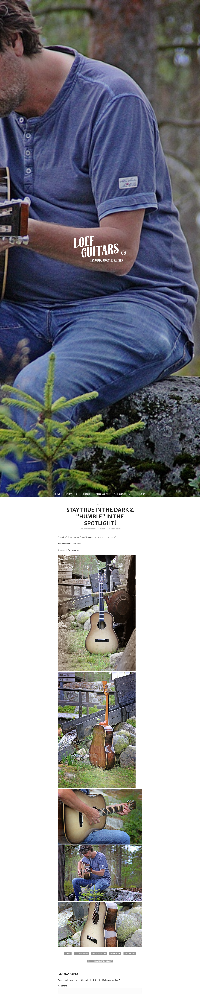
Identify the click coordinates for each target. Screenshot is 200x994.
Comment (62, 986)
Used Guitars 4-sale (122, 494)
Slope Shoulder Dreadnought (100, 961)
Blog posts (100, 504)
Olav (104, 529)
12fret (67, 953)
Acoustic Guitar (81, 953)
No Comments (114, 529)
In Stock (86, 494)
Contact (141, 494)
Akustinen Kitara (99, 953)
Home (57, 494)
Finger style (115, 953)
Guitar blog (71, 494)
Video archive (102, 494)
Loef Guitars (130, 953)
